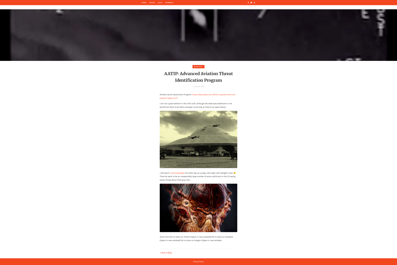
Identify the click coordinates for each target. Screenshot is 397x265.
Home (144, 3)
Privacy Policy (198, 261)
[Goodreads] (254, 3)
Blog (160, 3)
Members (169, 3)
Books (152, 3)
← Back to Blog (166, 253)
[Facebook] (248, 3)
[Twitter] (251, 3)
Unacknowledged (177, 173)
